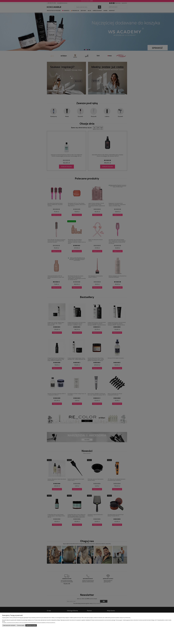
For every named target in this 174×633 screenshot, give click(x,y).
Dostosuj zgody (20, 625)
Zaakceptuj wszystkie (31, 625)
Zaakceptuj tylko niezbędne (9, 625)
